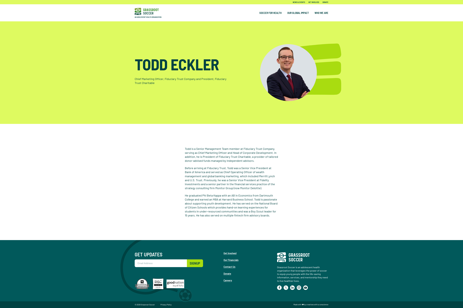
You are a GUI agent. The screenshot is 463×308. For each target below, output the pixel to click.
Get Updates (148, 254)
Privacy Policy (166, 305)
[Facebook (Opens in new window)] (279, 287)
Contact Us (229, 266)
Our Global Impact (298, 12)
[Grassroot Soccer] (150, 13)
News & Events (299, 2)
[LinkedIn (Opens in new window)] (292, 287)
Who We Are (321, 12)
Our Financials (231, 260)
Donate (325, 2)
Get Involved (313, 2)
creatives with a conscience (317, 304)
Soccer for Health (270, 12)
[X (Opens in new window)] (286, 287)
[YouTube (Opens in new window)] (305, 287)
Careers (228, 280)
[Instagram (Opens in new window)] (299, 287)
